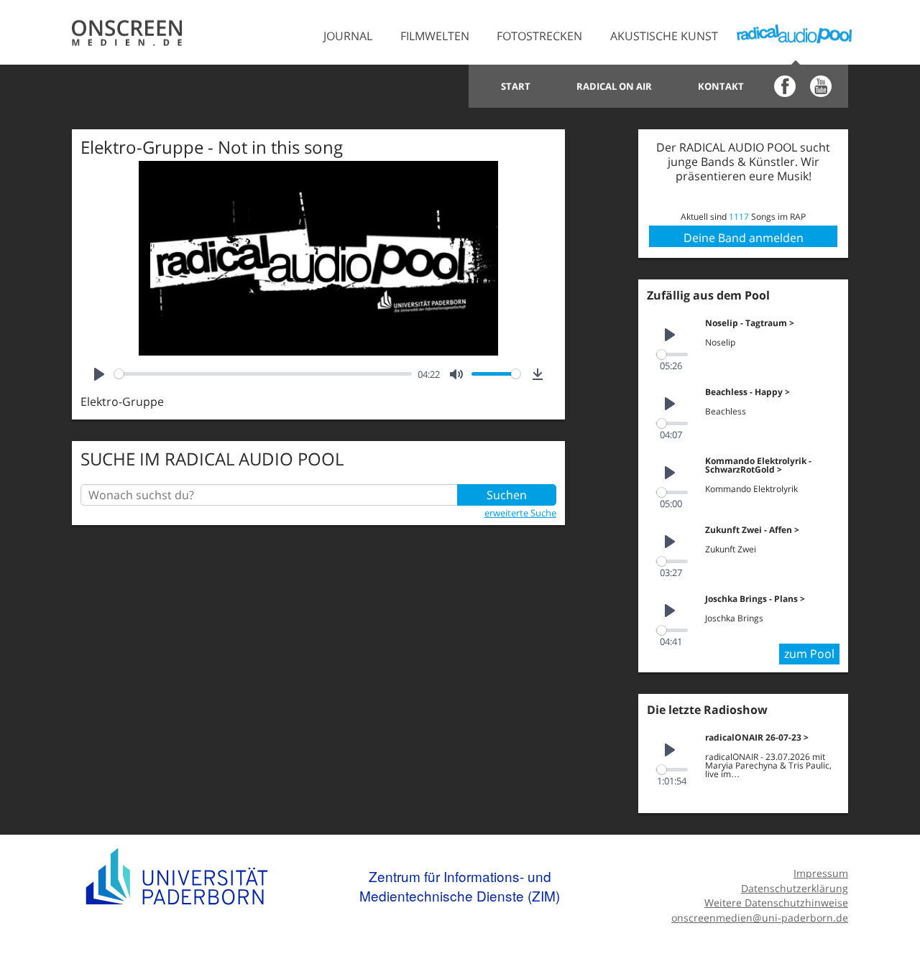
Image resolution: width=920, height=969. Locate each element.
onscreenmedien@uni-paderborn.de (759, 917)
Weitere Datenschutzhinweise (776, 902)
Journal (347, 36)
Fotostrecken (539, 36)
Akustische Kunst (664, 36)
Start (515, 86)
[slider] (263, 374)
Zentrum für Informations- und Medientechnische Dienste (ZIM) (459, 886)
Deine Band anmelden (744, 238)
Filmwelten (434, 36)
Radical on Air (614, 86)
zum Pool (809, 654)
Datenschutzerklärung (794, 888)
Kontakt (721, 86)
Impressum (821, 873)
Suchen (507, 495)
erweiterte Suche (520, 512)
